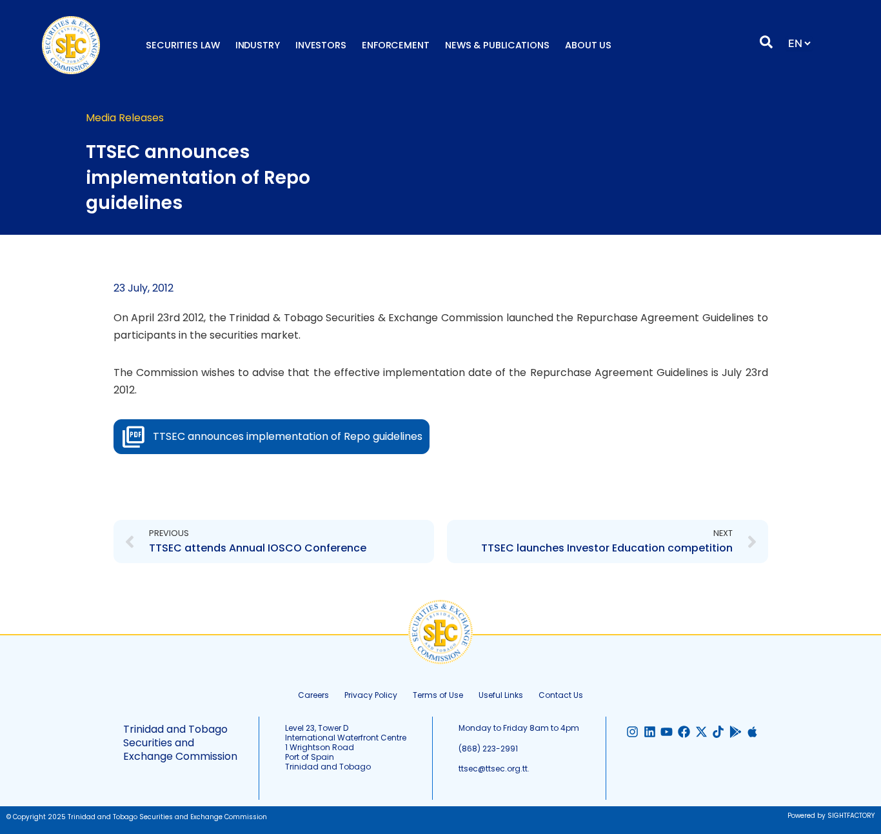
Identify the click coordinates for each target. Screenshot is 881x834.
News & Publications (497, 45)
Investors (320, 45)
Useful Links (501, 695)
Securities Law (183, 45)
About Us (588, 45)
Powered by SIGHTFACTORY (831, 815)
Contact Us (561, 695)
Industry (257, 45)
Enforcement (396, 45)
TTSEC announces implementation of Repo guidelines (287, 436)
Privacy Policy (370, 695)
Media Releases (125, 117)
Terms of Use (438, 695)
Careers (313, 695)
